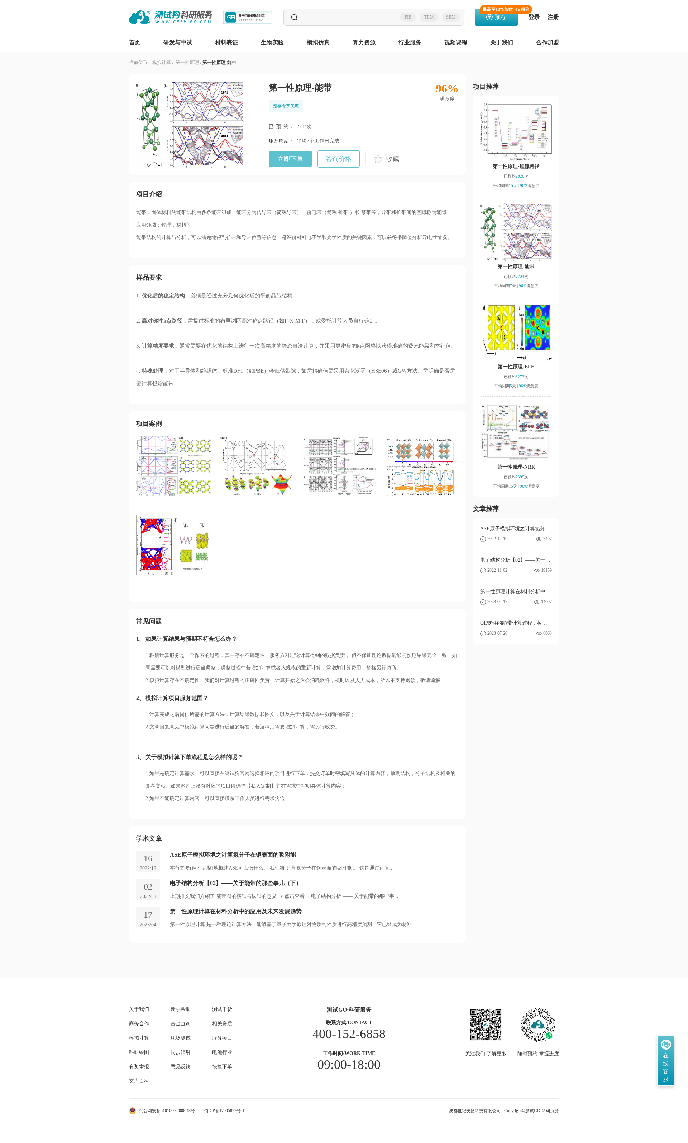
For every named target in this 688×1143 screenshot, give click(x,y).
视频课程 (455, 42)
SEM (451, 17)
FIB (408, 17)
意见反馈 (181, 1066)
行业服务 (409, 42)
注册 (553, 17)
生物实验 (272, 42)
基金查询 (181, 1023)
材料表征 (226, 42)
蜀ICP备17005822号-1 (224, 1111)
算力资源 (364, 42)
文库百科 (139, 1081)
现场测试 (181, 1038)
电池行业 (222, 1052)
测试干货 (222, 1009)
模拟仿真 (318, 42)
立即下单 (290, 159)
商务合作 (139, 1023)
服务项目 (222, 1038)
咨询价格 (339, 159)
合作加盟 (547, 42)
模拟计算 (161, 62)
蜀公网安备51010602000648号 (167, 1110)
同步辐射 (181, 1052)
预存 (500, 14)
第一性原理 (187, 62)
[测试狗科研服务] (170, 17)
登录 (534, 17)
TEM (429, 17)
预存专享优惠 (286, 105)
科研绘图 (139, 1052)
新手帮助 (181, 1009)
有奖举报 (139, 1066)
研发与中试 (177, 42)
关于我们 (501, 42)
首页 (134, 42)
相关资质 (222, 1023)
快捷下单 (222, 1066)
